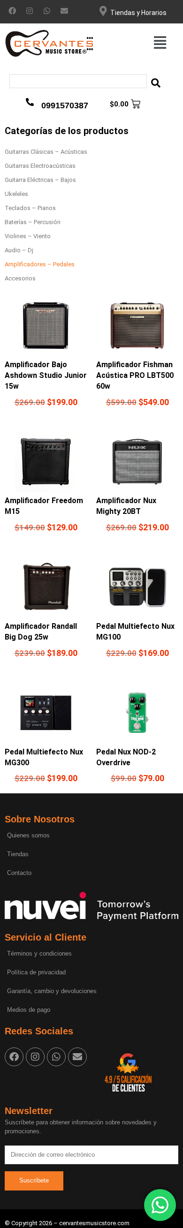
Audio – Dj (19, 250)
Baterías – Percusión (33, 222)
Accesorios (20, 278)
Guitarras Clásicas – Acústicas (46, 151)
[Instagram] (29, 10)
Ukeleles (16, 193)
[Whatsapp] (46, 10)
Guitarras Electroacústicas (40, 165)
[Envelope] (64, 10)
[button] (160, 42)
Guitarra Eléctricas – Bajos (40, 179)
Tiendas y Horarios (138, 12)
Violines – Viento (28, 236)
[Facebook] (12, 10)
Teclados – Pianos (30, 207)
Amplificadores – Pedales (40, 264)
